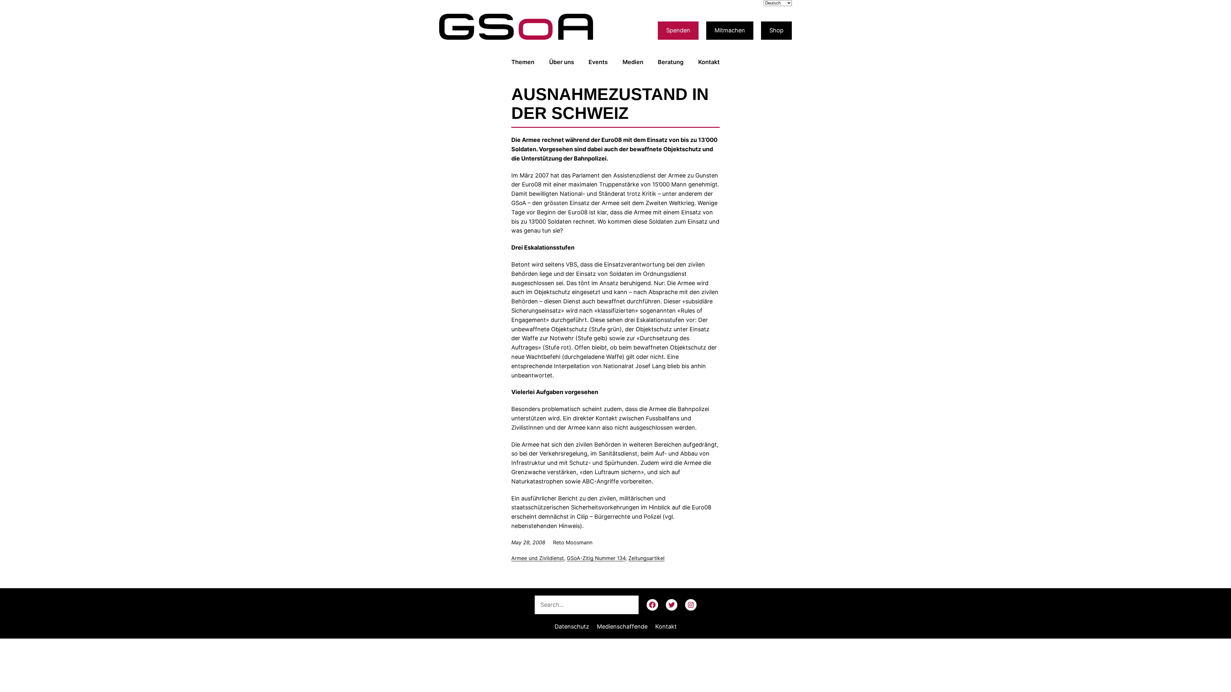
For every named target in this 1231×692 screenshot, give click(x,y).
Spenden (678, 30)
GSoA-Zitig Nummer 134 (596, 558)
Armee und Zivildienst (537, 558)
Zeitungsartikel (646, 558)
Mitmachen (730, 30)
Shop (776, 30)
